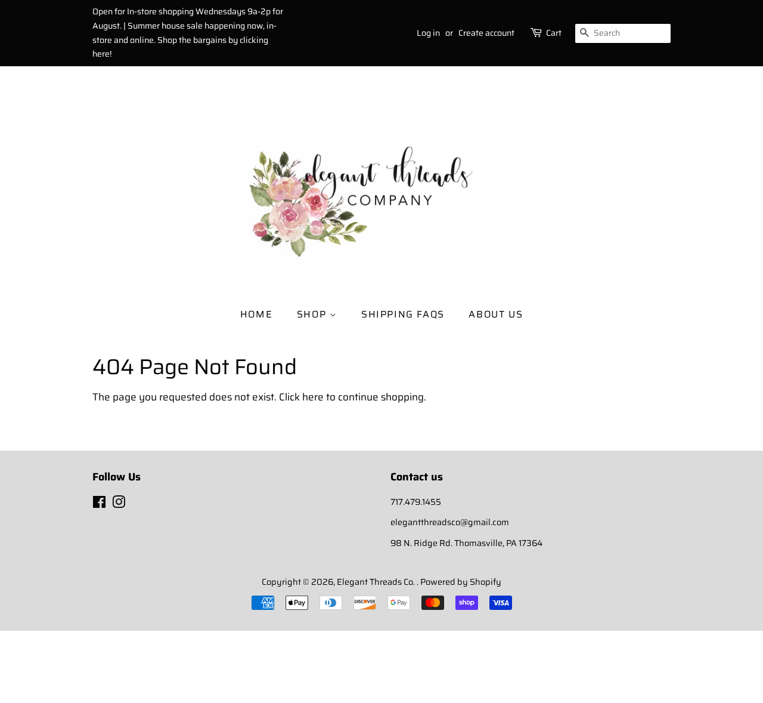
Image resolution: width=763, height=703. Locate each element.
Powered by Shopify (460, 581)
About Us (496, 314)
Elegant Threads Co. (377, 581)
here (313, 397)
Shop (313, 314)
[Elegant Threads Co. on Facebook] (99, 504)
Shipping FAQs (403, 314)
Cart (554, 32)
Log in (428, 32)
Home (256, 314)
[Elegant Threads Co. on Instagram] (118, 504)
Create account (486, 32)
